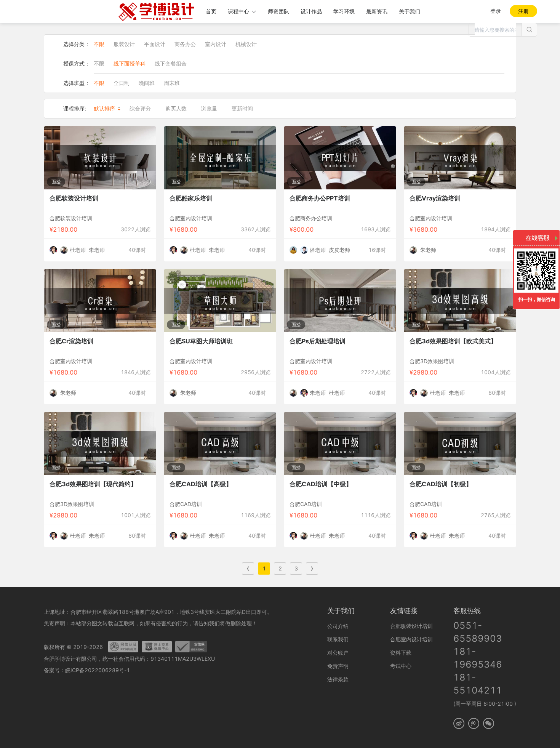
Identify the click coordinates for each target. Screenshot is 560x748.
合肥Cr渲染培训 (71, 341)
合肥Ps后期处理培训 (318, 341)
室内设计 (215, 44)
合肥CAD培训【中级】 (321, 484)
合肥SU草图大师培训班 (201, 341)
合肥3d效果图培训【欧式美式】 (453, 341)
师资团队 (278, 11)
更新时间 (242, 108)
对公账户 (338, 652)
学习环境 (344, 11)
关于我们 (409, 11)
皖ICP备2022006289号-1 (97, 670)
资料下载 (400, 652)
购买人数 (176, 108)
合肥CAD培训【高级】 (201, 484)
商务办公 (185, 44)
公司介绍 (338, 626)
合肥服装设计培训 (411, 626)
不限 (99, 44)
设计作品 (311, 11)
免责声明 (338, 666)
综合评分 (140, 108)
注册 (523, 11)
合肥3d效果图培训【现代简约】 (93, 484)
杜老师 (78, 250)
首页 (211, 11)
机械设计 (246, 44)
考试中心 (400, 666)
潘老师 (318, 250)
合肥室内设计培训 (411, 639)
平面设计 (154, 44)
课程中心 (238, 11)
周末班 (172, 83)
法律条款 (338, 679)
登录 (495, 11)
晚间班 (147, 83)
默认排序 (104, 108)
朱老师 (97, 250)
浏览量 (209, 108)
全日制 (122, 83)
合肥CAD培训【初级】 (441, 484)
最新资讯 (376, 11)
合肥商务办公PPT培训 (320, 198)
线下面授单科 (130, 63)
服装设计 (124, 44)
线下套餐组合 (171, 63)
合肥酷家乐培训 (191, 198)
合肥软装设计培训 (74, 198)
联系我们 (338, 639)
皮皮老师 (339, 250)
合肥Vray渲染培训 (435, 198)
